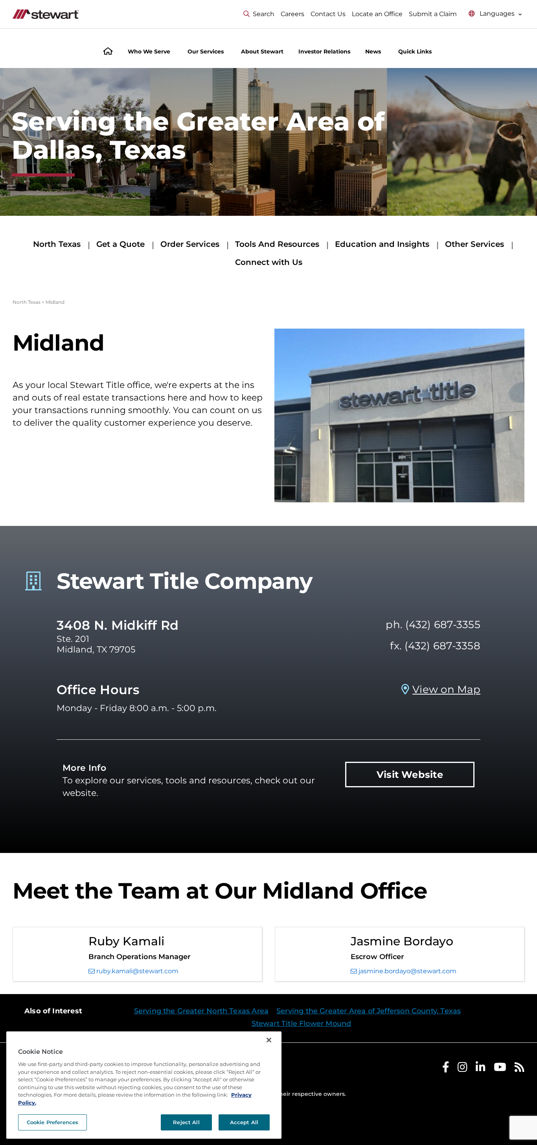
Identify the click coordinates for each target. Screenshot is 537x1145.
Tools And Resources (277, 244)
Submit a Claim (433, 14)
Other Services (474, 244)
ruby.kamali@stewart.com (137, 971)
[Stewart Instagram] (462, 1069)
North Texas (57, 244)
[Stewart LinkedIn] (481, 1069)
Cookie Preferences (52, 1122)
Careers (292, 14)
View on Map (446, 689)
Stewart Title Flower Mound (301, 1023)
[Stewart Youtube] (500, 1069)
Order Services (189, 244)
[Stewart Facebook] (445, 1069)
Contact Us (328, 14)
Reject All (186, 1122)
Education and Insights (382, 244)
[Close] (269, 1040)
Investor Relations (324, 51)
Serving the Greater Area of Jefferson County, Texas (368, 1011)
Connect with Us (268, 262)
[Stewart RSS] (519, 1069)
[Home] (108, 52)
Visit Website (410, 774)
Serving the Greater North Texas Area (201, 1011)
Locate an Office (377, 14)
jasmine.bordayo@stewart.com (407, 971)
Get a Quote (120, 244)
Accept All (244, 1122)
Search (263, 14)
